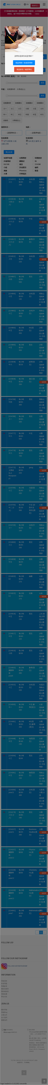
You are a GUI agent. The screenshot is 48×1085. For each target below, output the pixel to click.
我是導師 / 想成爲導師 (24, 63)
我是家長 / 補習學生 (24, 69)
